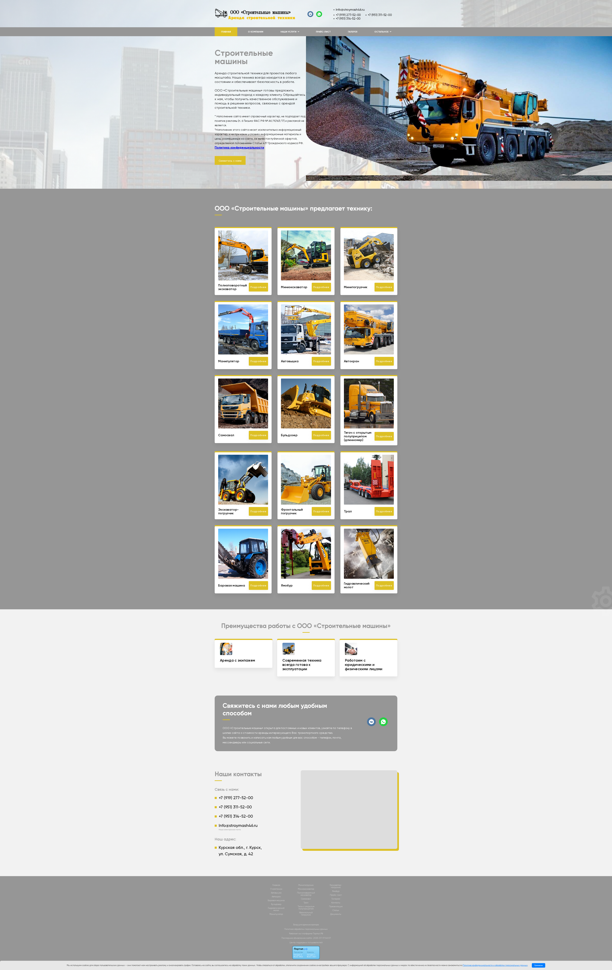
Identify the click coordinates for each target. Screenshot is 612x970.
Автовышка (276, 893)
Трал (306, 903)
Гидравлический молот (276, 909)
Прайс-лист (323, 31)
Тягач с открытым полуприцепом (306, 907)
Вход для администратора (306, 924)
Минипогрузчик (306, 885)
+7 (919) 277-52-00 (348, 15)
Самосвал (306, 899)
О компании (255, 31)
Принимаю (538, 965)
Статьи (335, 910)
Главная (226, 31)
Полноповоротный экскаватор (306, 894)
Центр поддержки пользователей (306, 942)
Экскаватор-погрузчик (336, 886)
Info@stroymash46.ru (350, 9)
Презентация (335, 906)
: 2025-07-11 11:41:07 (321, 938)
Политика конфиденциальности (239, 147)
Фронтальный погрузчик (306, 914)
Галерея (352, 31)
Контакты (335, 903)
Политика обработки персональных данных (306, 929)
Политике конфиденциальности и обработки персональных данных (495, 965)
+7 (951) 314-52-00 (348, 18)
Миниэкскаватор (306, 889)
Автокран (276, 897)
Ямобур (335, 891)
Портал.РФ (318, 933)
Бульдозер (276, 904)
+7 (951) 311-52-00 (380, 15)
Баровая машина (276, 900)
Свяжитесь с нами (230, 160)
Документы (335, 914)
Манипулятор (276, 914)
